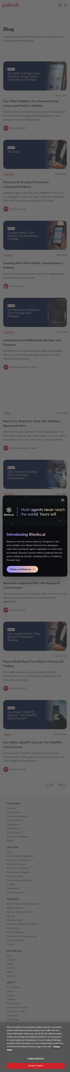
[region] (35, 1047)
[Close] (62, 500)
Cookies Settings (36, 1058)
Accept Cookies (35, 1065)
